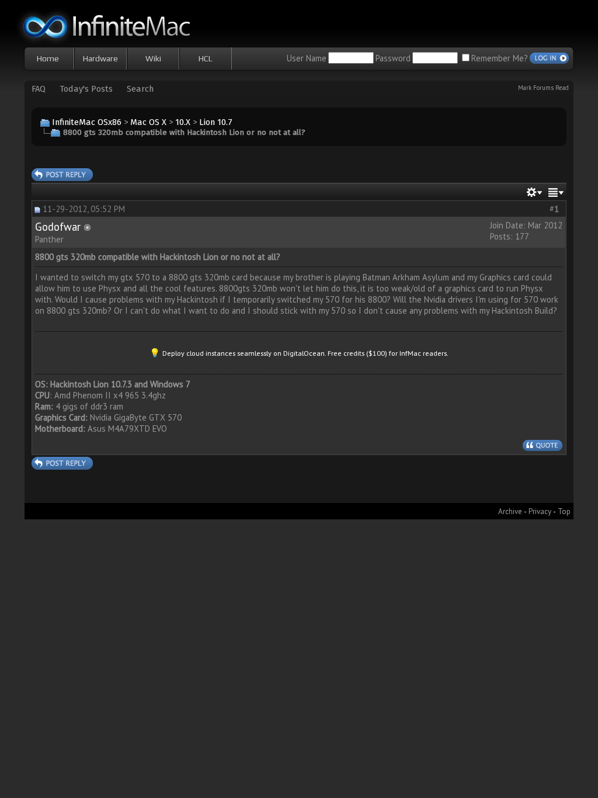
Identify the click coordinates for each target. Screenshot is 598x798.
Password (393, 58)
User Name (306, 58)
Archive (510, 511)
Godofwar (58, 227)
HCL (206, 58)
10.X (182, 122)
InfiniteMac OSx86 (86, 122)
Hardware (100, 58)
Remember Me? (499, 58)
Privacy (540, 511)
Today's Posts (86, 89)
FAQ (39, 89)
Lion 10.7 (215, 122)
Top (564, 511)
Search (140, 89)
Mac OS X (148, 122)
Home (48, 58)
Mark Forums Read (543, 88)
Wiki (153, 58)
